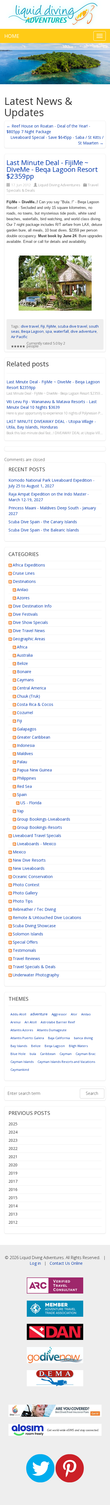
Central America (31, 688)
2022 (12, 1148)
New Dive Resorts (29, 860)
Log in (35, 1263)
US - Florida (30, 802)
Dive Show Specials (30, 622)
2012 (12, 1222)
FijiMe (51, 326)
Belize (22, 663)
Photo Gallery (25, 893)
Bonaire (24, 671)
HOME (11, 36)
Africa (22, 647)
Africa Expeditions (29, 565)
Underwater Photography (36, 975)
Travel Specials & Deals (34, 966)
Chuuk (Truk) (28, 696)
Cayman (66, 1054)
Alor (74, 1014)
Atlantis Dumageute (52, 1030)
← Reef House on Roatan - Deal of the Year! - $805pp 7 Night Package (48, 128)
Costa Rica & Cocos (35, 704)
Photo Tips (23, 901)
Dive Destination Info (32, 606)
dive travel (30, 326)
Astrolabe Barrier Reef (58, 1022)
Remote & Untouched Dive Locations (47, 917)
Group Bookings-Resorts (39, 827)
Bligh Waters (78, 1046)
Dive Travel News (29, 630)
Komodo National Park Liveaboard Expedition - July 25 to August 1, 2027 (51, 482)
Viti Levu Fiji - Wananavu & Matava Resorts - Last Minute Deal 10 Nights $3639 (51, 404)
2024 (12, 1132)
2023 (12, 1140)
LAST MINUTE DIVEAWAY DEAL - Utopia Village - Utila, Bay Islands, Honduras (51, 424)
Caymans (25, 679)
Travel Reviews (26, 958)
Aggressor (59, 1014)
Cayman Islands (22, 1061)
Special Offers (25, 942)
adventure (39, 1014)
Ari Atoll (31, 1022)
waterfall (61, 331)
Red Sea (24, 786)
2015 (12, 1197)
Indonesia (26, 745)
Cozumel (25, 712)
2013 (12, 1214)
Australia (25, 655)
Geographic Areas (29, 638)
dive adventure (84, 331)
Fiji (43, 326)
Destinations (24, 581)
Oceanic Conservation (33, 876)
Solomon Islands (28, 934)
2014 (12, 1205)
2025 (12, 1123)
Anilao (22, 589)
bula (33, 1054)
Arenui (15, 1022)
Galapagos (26, 729)
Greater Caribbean (33, 737)
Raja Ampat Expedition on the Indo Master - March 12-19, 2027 (48, 496)
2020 (12, 1164)
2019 (12, 1173)
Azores (23, 597)
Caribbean (48, 1054)
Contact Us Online (66, 1263)
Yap (20, 811)
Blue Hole (18, 1054)
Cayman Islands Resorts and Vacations (66, 1061)
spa (48, 331)
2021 (12, 1156)
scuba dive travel (72, 326)
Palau (22, 761)
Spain (22, 794)
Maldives (25, 753)
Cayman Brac (86, 1054)
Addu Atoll (18, 1014)
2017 (12, 1181)
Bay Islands (18, 1046)
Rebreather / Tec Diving (34, 909)
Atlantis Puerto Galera (27, 1038)
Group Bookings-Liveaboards (43, 819)
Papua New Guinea (34, 770)
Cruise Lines (24, 573)
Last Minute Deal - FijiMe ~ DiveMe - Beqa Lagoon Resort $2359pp (52, 169)
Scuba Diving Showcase (34, 925)
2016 (12, 1189)
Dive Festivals (25, 614)
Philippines (26, 778)
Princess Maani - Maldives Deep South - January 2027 (52, 510)
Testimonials (24, 950)
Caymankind (19, 1069)
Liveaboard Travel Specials (37, 835)
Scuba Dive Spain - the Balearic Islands (43, 530)
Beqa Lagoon (32, 331)
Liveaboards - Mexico (36, 843)
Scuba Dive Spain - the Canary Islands (42, 521)
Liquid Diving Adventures (59, 184)
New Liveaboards (29, 868)
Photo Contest (26, 884)
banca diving (83, 1038)
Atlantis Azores (21, 1030)
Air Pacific (19, 336)
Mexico (19, 852)
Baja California (59, 1038)
